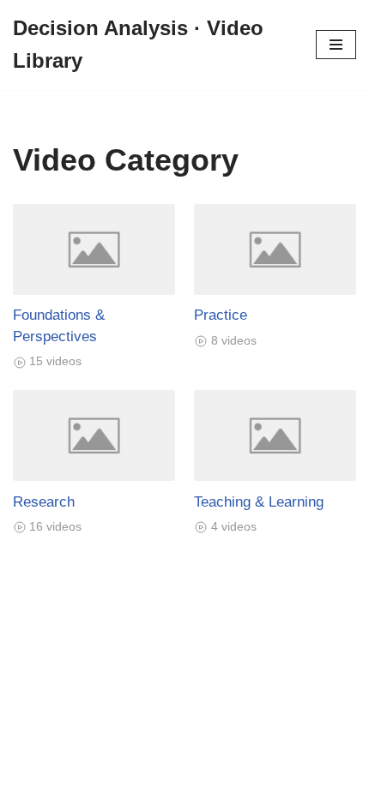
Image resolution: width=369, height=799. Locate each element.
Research (44, 501)
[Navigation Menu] (336, 44)
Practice (220, 314)
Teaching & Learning (259, 501)
